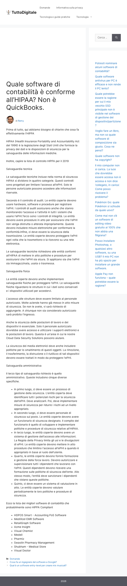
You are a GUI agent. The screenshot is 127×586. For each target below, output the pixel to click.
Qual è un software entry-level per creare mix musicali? (38, 565)
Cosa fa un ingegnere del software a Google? (33, 562)
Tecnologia (82, 16)
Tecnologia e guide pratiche (55, 16)
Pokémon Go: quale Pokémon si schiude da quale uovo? (107, 206)
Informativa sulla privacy (69, 7)
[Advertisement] (43, 57)
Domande (45, 7)
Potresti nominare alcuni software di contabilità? (106, 67)
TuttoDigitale (24, 12)
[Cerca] (116, 37)
